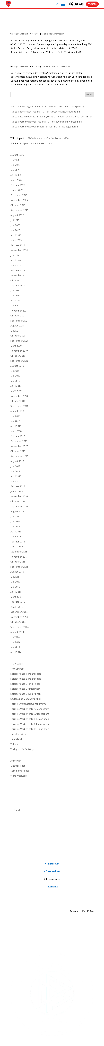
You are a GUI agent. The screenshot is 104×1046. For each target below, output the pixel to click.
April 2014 (15, 652)
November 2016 (19, 496)
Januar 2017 (16, 491)
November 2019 (19, 350)
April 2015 (15, 591)
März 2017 (16, 481)
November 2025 (19, 200)
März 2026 (16, 179)
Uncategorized (18, 734)
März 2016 (16, 536)
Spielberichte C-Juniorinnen (25, 688)
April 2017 (15, 476)
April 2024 (15, 260)
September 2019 (19, 360)
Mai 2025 (15, 230)
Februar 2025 (17, 245)
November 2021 (19, 310)
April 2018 (15, 426)
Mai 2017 (15, 471)
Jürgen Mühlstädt (21, 34)
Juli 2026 (14, 159)
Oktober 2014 (17, 621)
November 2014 (19, 616)
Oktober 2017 (17, 451)
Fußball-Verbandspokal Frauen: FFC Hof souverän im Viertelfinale (46, 121)
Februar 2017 (17, 486)
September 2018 (19, 406)
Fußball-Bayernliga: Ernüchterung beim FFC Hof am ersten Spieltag (47, 106)
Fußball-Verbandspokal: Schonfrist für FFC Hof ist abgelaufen (44, 126)
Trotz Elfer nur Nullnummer (35, 28)
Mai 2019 (15, 380)
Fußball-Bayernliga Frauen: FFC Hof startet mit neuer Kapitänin (45, 111)
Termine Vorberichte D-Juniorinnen (29, 728)
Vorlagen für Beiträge (22, 749)
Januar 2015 (16, 606)
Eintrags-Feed (17, 765)
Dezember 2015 (18, 551)
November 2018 (19, 395)
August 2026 (17, 154)
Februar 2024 (17, 270)
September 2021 (19, 320)
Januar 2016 (16, 546)
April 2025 (15, 235)
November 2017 (19, 446)
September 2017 (19, 456)
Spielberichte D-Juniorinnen (25, 693)
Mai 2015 (15, 586)
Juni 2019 (15, 375)
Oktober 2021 (17, 315)
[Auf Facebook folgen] (12, 919)
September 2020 (19, 340)
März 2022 (16, 305)
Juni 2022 (15, 290)
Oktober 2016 (17, 501)
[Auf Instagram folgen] (18, 919)
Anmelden (15, 760)
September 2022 (19, 285)
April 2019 (15, 385)
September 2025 (19, 210)
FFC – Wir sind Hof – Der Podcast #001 (49, 138)
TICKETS (92, 4)
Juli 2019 (14, 370)
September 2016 (19, 506)
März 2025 (16, 240)
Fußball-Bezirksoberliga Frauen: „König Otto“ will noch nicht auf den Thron (51, 116)
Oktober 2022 (17, 280)
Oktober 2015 (17, 561)
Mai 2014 (15, 647)
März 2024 (16, 265)
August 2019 (17, 365)
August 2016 (17, 511)
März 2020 (16, 345)
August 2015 (17, 571)
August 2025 (17, 215)
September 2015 (19, 566)
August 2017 (17, 461)
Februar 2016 (17, 541)
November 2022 (19, 275)
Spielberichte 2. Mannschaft (25, 678)
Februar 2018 (17, 436)
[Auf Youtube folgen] (23, 919)
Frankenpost (17, 668)
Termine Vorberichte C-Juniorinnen (29, 723)
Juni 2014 (15, 642)
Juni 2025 (15, 225)
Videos (14, 744)
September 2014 (19, 626)
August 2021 (17, 325)
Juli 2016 (14, 516)
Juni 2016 (15, 521)
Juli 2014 (14, 636)
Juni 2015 (15, 581)
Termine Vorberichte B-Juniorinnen (29, 718)
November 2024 (19, 250)
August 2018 (17, 410)
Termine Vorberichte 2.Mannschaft (29, 713)
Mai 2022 (15, 295)
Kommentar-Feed (19, 770)
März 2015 (16, 596)
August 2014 (17, 632)
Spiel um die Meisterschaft (37, 143)
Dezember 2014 (18, 611)
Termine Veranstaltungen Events (28, 703)
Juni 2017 (15, 466)
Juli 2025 (14, 220)
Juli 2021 (14, 330)
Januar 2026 (16, 190)
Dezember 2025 (18, 195)
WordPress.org (18, 775)
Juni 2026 (15, 164)
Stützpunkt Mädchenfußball (25, 698)
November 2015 (19, 556)
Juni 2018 (15, 416)
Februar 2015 (17, 601)
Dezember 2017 (18, 441)
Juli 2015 (14, 576)
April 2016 (15, 531)
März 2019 (16, 390)
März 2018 (16, 431)
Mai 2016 (15, 526)
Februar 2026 (17, 185)
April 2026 (15, 174)
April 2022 (15, 300)
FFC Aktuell (16, 663)
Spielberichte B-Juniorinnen (25, 683)
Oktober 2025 (17, 205)
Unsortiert (16, 738)
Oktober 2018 (17, 400)
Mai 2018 (15, 421)
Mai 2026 (15, 169)
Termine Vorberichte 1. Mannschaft (55, 66)
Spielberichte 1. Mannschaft (52, 34)
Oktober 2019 (17, 355)
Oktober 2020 (17, 335)
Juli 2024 (14, 255)
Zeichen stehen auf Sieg (31, 61)
